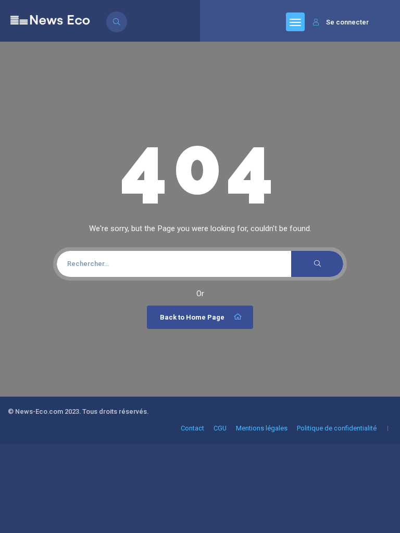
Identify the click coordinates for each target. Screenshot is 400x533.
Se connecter (347, 22)
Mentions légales (262, 428)
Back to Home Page (192, 317)
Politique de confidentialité (337, 428)
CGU (220, 428)
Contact (192, 428)
